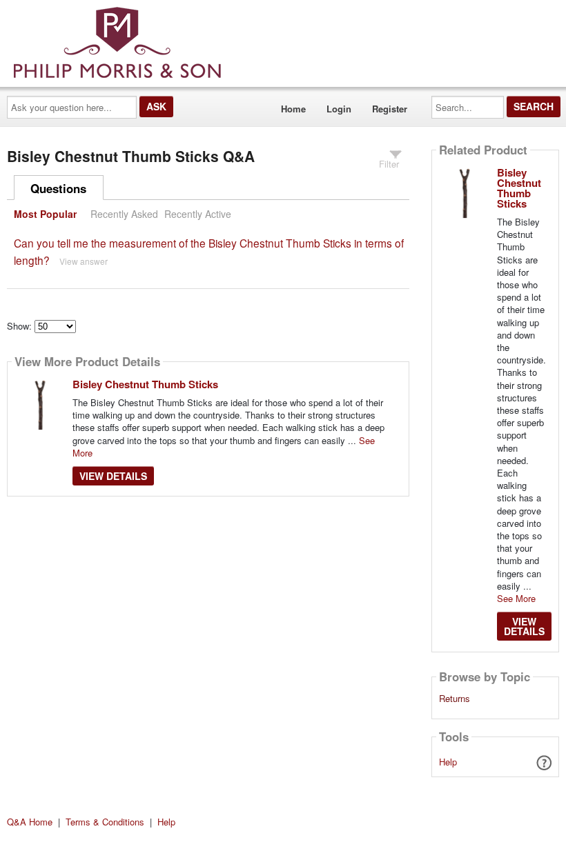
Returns (454, 698)
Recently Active (197, 214)
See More (516, 598)
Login (338, 108)
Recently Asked (124, 214)
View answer (83, 261)
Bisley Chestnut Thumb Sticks (145, 384)
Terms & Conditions (105, 821)
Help (448, 761)
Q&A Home (29, 821)
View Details (113, 476)
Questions (58, 188)
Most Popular (45, 214)
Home (293, 108)
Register (389, 108)
